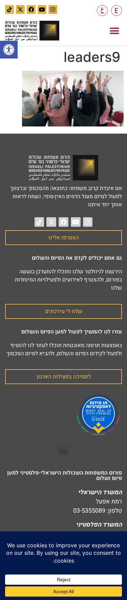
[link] (9, 49)
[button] (114, 30)
